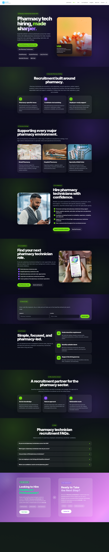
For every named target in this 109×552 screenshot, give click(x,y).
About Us (97, 2)
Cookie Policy (23, 550)
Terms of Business (63, 550)
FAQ (69, 550)
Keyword (21, 313)
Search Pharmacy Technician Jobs (27, 45)
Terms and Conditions (53, 550)
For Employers (85, 2)
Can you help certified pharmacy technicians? (31, 454)
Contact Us (66, 511)
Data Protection (38, 550)
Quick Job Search (37, 285)
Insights (91, 2)
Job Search (68, 2)
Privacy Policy (30, 550)
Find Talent (24, 512)
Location (52, 313)
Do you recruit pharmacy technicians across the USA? (34, 443)
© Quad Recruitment (76, 550)
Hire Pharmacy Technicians (26, 49)
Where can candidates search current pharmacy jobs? (34, 464)
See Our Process (76, 229)
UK (78, 2)
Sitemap (45, 550)
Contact (102, 2)
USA (74, 2)
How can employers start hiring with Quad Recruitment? (34, 459)
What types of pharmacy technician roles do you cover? (34, 448)
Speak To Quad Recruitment (61, 229)
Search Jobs (85, 316)
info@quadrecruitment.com (29, 542)
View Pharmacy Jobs (24, 285)
